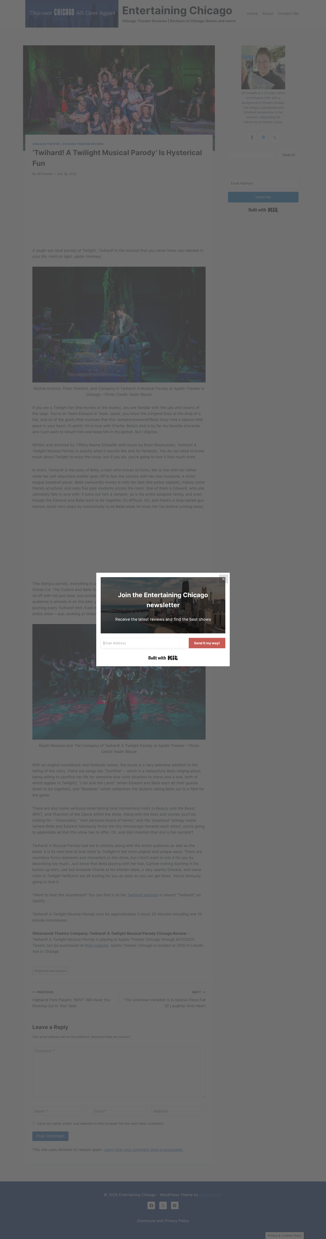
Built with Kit (163, 658)
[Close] (223, 578)
